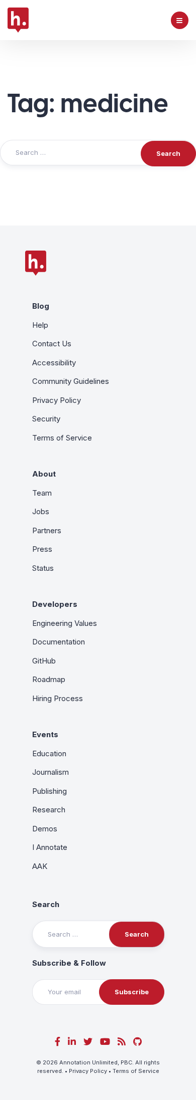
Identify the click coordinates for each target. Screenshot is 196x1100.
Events (45, 734)
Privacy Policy (56, 400)
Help (40, 325)
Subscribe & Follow (69, 963)
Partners (46, 530)
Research (48, 809)
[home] (18, 20)
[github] (137, 1041)
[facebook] (57, 1041)
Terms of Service (62, 438)
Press (42, 549)
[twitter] (87, 1041)
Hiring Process (57, 698)
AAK (39, 866)
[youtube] (105, 1041)
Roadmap (48, 679)
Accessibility (54, 362)
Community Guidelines (70, 381)
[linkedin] (72, 1041)
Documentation (58, 641)
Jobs (40, 511)
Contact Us (51, 343)
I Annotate (49, 847)
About (44, 474)
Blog (40, 306)
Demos (44, 828)
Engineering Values (64, 623)
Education (49, 753)
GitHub (44, 661)
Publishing (49, 791)
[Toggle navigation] (179, 20)
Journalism (50, 772)
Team (42, 493)
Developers (54, 604)
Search (45, 904)
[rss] (122, 1041)
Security (46, 418)
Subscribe (132, 992)
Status (43, 568)
